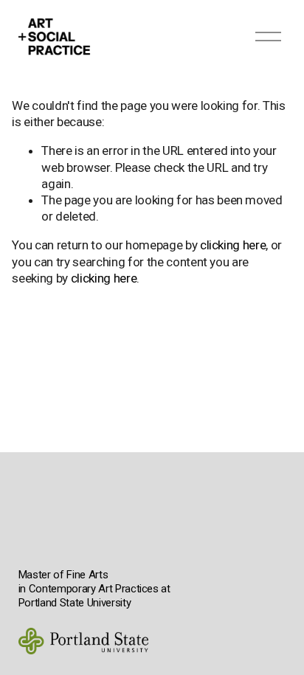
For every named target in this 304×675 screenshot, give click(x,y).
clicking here (233, 245)
